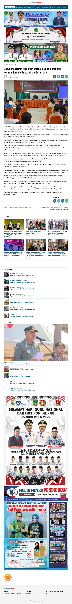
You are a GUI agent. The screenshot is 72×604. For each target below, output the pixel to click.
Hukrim (12, 388)
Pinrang (12, 314)
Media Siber (28, 594)
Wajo (11, 381)
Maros (11, 301)
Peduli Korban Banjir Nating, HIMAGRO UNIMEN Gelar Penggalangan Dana (33, 233)
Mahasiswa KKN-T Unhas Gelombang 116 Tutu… (23, 376)
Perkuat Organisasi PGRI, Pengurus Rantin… (22, 369)
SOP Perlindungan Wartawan (54, 591)
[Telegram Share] (62, 76)
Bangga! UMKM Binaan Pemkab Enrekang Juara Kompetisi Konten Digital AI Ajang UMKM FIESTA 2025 (57, 253)
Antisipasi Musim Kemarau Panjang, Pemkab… (16, 364)
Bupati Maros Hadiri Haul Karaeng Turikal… (21, 302)
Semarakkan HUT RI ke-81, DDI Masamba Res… (23, 309)
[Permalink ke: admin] (5, 76)
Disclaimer (28, 591)
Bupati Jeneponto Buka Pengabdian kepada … (22, 282)
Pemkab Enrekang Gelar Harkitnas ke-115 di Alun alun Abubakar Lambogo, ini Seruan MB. (54, 207)
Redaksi (6, 591)
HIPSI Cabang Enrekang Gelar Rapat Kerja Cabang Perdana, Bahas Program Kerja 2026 (57, 233)
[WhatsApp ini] (66, 76)
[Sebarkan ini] (54, 76)
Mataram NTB (13, 368)
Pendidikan (19, 280)
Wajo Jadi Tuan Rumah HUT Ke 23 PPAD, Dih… (22, 383)
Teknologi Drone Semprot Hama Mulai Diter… (22, 316)
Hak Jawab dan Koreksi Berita (12, 594)
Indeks (48, 594)
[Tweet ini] (58, 76)
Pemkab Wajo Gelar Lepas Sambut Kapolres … (22, 390)
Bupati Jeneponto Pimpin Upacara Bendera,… (22, 296)
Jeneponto (12, 273)
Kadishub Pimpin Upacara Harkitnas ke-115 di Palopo (17, 206)
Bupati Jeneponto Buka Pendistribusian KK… (22, 275)
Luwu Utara (13, 307)
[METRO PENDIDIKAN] (36, 2)
